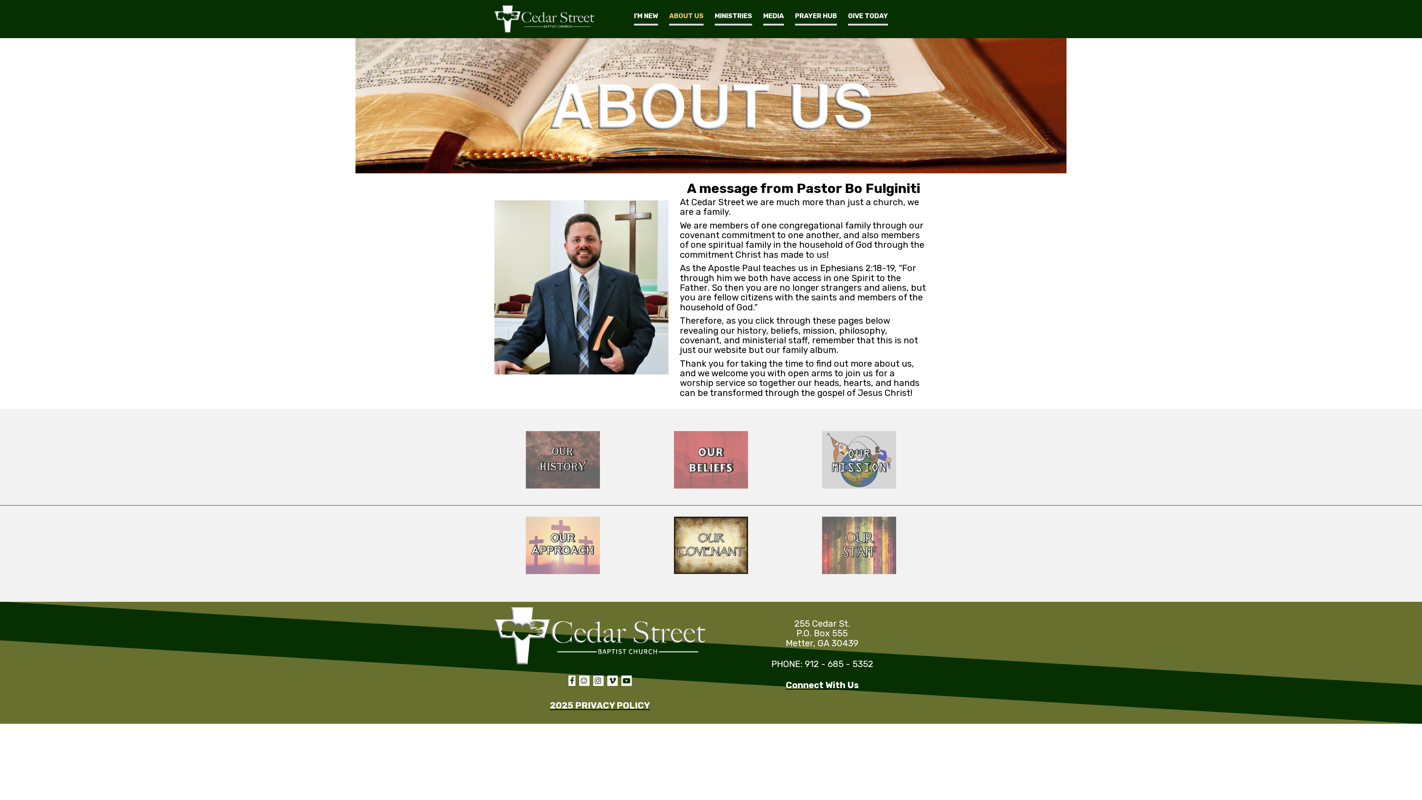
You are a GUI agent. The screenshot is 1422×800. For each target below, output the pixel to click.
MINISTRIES (733, 16)
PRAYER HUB (816, 16)
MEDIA (773, 16)
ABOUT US (686, 16)
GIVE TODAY (868, 16)
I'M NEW (646, 16)
